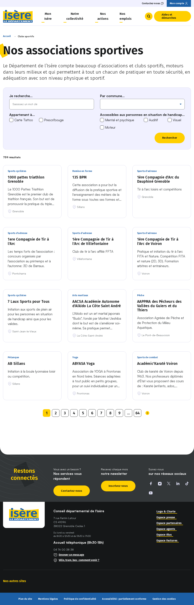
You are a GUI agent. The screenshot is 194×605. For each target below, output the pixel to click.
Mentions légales (48, 599)
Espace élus (164, 534)
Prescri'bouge (54, 120)
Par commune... (112, 96)
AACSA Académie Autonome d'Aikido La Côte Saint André (96, 304)
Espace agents (165, 529)
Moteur (110, 127)
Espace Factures (166, 540)
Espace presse (165, 517)
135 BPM (79, 177)
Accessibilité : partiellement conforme (124, 599)
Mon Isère (48, 16)
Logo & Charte (166, 511)
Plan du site (25, 599)
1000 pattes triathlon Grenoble (26, 179)
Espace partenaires (169, 523)
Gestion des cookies (164, 598)
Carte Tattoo (23, 120)
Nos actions (102, 16)
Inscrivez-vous (118, 486)
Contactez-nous (71, 490)
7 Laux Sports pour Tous (29, 302)
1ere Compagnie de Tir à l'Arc (28, 241)
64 (137, 413)
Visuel (177, 120)
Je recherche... (21, 96)
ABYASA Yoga (83, 364)
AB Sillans (16, 364)
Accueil (7, 36)
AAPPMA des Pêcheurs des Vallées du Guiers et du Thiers (159, 306)
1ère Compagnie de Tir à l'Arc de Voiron (157, 241)
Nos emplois (125, 16)
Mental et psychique (119, 120)
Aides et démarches (169, 16)
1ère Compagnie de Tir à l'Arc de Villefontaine (93, 241)
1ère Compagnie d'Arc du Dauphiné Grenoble (158, 179)
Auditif (153, 120)
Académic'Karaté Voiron (157, 364)
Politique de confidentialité (80, 599)
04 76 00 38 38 (63, 549)
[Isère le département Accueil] (18, 16)
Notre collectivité (74, 16)
